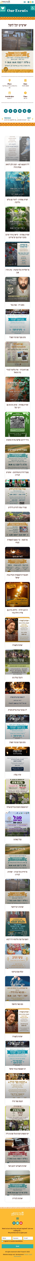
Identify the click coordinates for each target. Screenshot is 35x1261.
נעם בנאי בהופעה (17, 1004)
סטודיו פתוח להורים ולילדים (17, 507)
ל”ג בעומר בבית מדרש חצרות (17, 710)
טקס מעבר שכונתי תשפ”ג (17, 742)
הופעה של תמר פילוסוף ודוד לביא (17, 939)
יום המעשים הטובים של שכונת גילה (17, 1134)
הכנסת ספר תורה (17, 1101)
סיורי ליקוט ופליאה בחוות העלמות (17, 440)
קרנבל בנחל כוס (17, 678)
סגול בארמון (17, 839)
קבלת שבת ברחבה (17, 972)
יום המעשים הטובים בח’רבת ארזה (17, 807)
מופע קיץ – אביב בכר (17, 305)
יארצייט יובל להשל (17, 907)
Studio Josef (28, 1254)
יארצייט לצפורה (17, 645)
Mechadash (17, 1256)
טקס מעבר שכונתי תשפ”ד (17, 337)
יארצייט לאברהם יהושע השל (17, 1166)
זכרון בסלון (17, 775)
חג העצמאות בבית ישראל (17, 1069)
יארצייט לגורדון (17, 1198)
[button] (33, 8)
